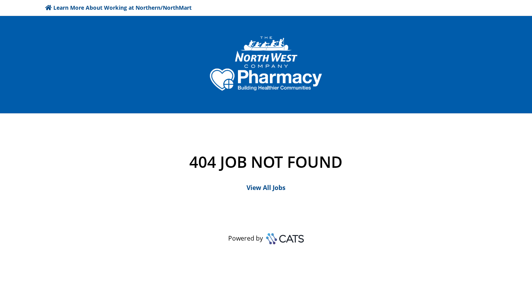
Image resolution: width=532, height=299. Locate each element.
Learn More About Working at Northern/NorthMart (122, 7)
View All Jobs (266, 187)
